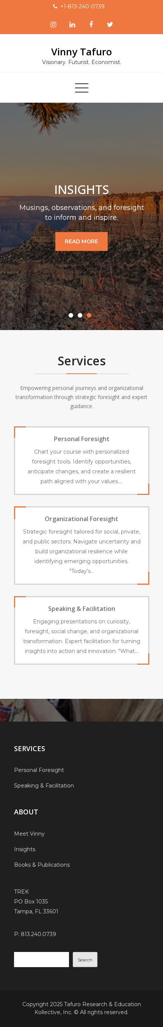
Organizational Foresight (81, 519)
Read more (81, 241)
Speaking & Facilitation (81, 608)
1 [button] (72, 317)
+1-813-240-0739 (82, 6)
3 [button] (90, 317)
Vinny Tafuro (81, 51)
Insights (24, 849)
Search (85, 960)
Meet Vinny (29, 833)
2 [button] (81, 317)
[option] (81, 216)
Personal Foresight (82, 439)
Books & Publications (42, 864)
